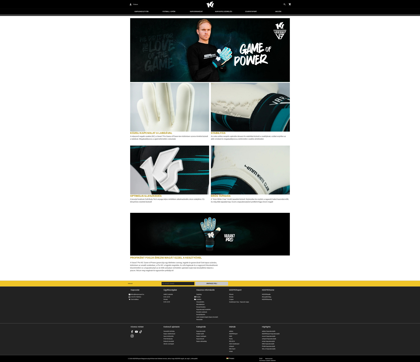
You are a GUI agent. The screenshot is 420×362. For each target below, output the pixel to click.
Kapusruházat (196, 11)
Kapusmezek (200, 339)
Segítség (199, 294)
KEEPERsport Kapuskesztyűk (271, 334)
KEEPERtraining (267, 299)
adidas (231, 331)
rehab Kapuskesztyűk (268, 341)
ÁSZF (260, 358)
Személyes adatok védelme (267, 360)
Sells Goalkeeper (234, 344)
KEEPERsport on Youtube (136, 331)
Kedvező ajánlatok (172, 327)
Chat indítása (135, 299)
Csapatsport (251, 11)
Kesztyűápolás (200, 314)
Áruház (231, 297)
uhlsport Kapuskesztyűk (269, 339)
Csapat (231, 299)
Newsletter (199, 319)
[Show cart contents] (290, 4)
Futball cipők (169, 11)
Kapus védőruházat (169, 334)
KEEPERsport (235, 290)
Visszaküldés (200, 302)
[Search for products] (284, 4)
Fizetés (198, 297)
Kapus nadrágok (201, 336)
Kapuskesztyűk (142, 11)
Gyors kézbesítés (169, 336)
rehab (231, 351)
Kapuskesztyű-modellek (203, 309)
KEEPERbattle (266, 294)
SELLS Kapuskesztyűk (268, 349)
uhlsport (231, 346)
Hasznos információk (205, 290)
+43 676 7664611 (136, 297)
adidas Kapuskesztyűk (268, 331)
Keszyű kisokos (201, 307)
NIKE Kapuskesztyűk (268, 344)
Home (210, 4)
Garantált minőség (169, 331)
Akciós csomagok (169, 344)
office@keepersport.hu (137, 294)
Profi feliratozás (168, 339)
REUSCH (232, 341)
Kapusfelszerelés (223, 11)
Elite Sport (232, 349)
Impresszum (268, 358)
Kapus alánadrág (201, 341)
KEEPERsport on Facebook (132, 331)
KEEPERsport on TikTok (140, 331)
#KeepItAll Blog (266, 297)
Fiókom (135, 4)
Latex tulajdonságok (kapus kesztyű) (207, 317)
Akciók (278, 11)
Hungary (231, 358)
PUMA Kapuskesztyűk (268, 346)
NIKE (230, 336)
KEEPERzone (268, 290)
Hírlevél (130, 283)
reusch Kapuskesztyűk (268, 336)
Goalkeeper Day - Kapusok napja (239, 302)
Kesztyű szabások (201, 312)
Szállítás (198, 299)
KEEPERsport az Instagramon (132, 336)
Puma (231, 339)
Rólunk (231, 294)
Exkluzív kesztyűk (169, 341)
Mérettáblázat (200, 304)
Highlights (266, 327)
